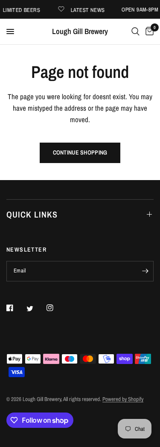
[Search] (135, 31)
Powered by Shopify (122, 399)
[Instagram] (56, 307)
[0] (148, 31)
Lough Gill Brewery (80, 31)
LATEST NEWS (88, 9)
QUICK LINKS (32, 214)
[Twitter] (35, 308)
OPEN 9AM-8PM (140, 9)
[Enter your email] (145, 271)
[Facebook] (15, 307)
